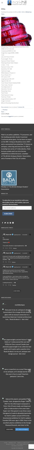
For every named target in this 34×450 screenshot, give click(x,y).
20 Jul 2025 (24, 234)
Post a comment (4, 107)
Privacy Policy (10, 444)
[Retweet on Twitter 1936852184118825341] (6, 285)
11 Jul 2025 (24, 253)
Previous (4, 109)
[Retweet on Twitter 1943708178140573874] (6, 262)
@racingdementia (19, 245)
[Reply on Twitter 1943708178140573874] (3, 262)
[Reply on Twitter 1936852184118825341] (3, 285)
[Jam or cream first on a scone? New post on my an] (17, 382)
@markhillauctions (7, 277)
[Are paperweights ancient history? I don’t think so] (17, 352)
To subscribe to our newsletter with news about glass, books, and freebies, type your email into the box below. (15, 202)
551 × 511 (21, 12)
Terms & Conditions (23, 442)
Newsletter (12, 442)
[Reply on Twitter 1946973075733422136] (3, 248)
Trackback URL (21, 107)
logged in (10, 116)
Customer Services (22, 444)
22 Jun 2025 (25, 267)
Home (5, 442)
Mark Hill (8, 234)
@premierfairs (6, 271)
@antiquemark (17, 234)
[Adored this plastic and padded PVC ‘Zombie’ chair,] (17, 412)
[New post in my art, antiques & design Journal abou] (17, 323)
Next (3, 111)
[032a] (17, 31)
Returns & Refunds (17, 445)
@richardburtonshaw (8, 273)
